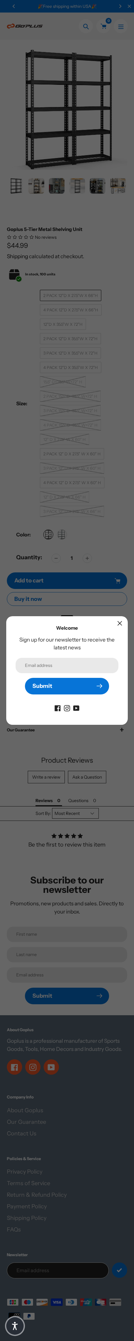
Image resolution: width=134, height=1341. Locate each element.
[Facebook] (58, 707)
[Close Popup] (120, 623)
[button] (15, 1326)
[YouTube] (76, 707)
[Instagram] (67, 707)
